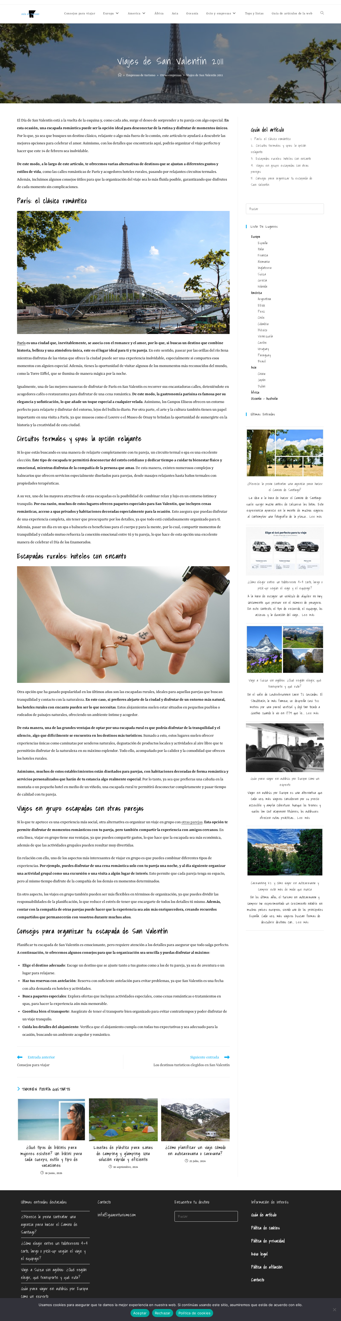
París (21, 343)
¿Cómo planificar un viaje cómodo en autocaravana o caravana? (195, 1150)
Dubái (261, 386)
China (261, 374)
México (262, 330)
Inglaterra (264, 268)
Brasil (262, 361)
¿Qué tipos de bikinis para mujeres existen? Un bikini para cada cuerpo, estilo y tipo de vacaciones (51, 1156)
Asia (253, 367)
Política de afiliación (266, 1266)
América (256, 293)
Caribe (262, 342)
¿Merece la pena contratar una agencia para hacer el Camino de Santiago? (49, 1224)
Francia (263, 255)
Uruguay (263, 349)
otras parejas (191, 822)
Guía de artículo (264, 1214)
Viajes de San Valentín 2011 (204, 75)
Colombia (263, 324)
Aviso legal (259, 1253)
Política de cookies (265, 1227)
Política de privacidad (268, 1240)
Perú (261, 311)
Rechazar (162, 1313)
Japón (261, 380)
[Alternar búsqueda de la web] (322, 14)
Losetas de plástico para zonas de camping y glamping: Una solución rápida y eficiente (123, 1153)
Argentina (264, 299)
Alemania (264, 261)
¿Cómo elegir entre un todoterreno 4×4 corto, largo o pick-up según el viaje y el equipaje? (54, 1251)
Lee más (316, 516)
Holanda (262, 286)
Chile (261, 317)
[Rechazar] (334, 1309)
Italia (261, 249)
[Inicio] (119, 75)
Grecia (262, 280)
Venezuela (265, 336)
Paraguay (264, 355)
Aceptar (140, 1313)
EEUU (261, 305)
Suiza (262, 274)
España (263, 243)
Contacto (257, 1279)
